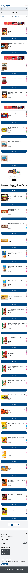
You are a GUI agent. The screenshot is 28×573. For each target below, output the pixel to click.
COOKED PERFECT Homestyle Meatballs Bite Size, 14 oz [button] (16, 338)
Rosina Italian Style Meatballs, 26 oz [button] (15, 78)
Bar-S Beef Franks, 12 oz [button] (13, 113)
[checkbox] (26, 28)
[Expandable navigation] (1, 6)
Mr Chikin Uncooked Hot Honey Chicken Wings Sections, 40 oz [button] (16, 495)
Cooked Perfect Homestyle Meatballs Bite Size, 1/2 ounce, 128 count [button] (16, 324)
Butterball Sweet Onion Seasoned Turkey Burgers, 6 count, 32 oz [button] (16, 281)
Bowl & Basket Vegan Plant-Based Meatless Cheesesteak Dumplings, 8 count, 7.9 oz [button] (15, 196)
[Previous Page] (9, 525)
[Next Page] (19, 525)
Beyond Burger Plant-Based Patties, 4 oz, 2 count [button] (16, 128)
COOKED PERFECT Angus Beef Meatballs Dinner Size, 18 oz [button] (16, 310)
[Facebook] (24, 543)
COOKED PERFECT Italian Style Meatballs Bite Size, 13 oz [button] (16, 352)
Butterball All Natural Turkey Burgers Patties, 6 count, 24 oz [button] (15, 253)
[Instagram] (26, 543)
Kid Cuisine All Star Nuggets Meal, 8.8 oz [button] (16, 466)
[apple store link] (5, 551)
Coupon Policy (13, 569)
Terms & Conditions (20, 569)
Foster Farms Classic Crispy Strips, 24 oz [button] (16, 423)
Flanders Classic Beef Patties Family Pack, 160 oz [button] (16, 409)
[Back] (1, 12)
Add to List (14, 38)
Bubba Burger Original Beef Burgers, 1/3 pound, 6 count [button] (16, 224)
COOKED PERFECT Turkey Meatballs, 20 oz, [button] (16, 380)
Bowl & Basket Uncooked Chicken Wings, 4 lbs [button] (16, 156)
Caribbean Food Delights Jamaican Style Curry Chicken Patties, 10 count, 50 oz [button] (16, 295)
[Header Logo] (6, 5)
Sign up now (4, 564)
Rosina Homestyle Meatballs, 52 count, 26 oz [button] (16, 64)
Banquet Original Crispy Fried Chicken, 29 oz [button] (16, 44)
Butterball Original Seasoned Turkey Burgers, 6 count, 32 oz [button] (15, 267)
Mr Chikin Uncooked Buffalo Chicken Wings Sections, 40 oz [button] (16, 481)
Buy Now (14, 190)
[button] (23, 5)
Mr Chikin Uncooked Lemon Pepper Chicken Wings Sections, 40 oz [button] (15, 509)
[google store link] (5, 554)
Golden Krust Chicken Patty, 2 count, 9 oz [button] (16, 451)
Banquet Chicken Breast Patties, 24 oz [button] (15, 29)
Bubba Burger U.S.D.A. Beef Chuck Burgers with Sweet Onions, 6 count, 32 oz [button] (16, 238)
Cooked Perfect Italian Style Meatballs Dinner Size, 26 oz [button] (15, 367)
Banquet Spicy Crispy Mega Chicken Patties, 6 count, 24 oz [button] (15, 93)
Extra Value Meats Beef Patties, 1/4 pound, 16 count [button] (16, 395)
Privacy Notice (7, 569)
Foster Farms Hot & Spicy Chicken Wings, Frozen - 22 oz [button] (16, 438)
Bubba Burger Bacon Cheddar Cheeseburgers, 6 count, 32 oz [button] (14, 210)
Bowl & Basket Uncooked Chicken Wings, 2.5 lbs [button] (16, 142)
